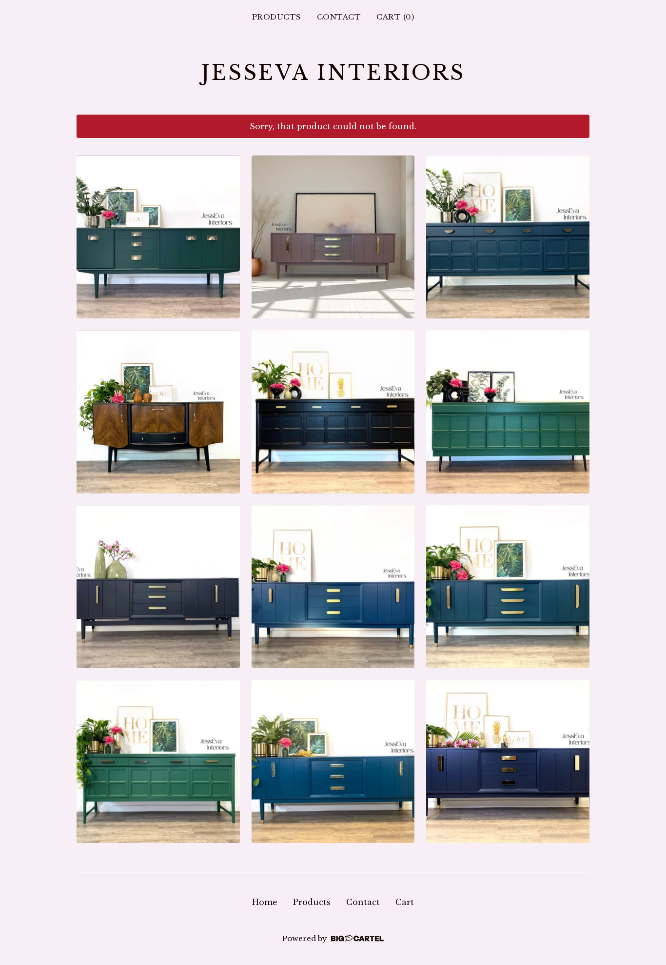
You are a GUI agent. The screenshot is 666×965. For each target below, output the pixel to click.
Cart (404, 902)
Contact (339, 16)
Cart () (395, 16)
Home (264, 902)
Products (276, 16)
